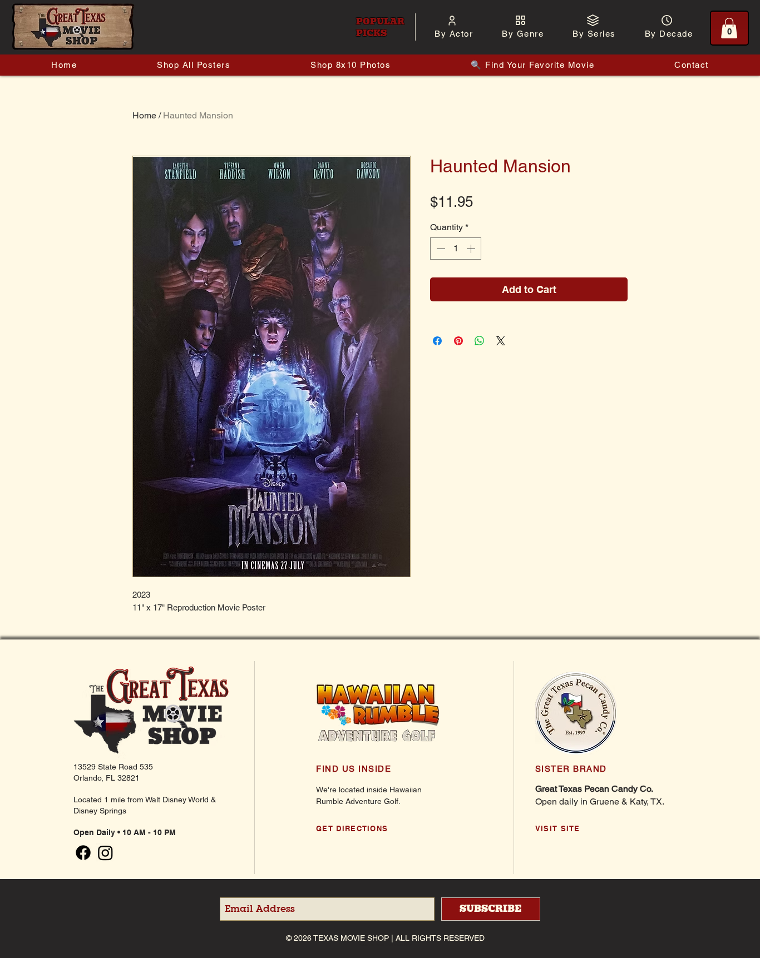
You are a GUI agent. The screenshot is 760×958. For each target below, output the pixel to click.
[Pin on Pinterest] (458, 341)
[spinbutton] (455, 248)
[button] (453, 33)
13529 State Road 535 (113, 766)
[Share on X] (500, 341)
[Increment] (472, 248)
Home (144, 115)
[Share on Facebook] (437, 341)
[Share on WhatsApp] (479, 341)
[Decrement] (439, 248)
